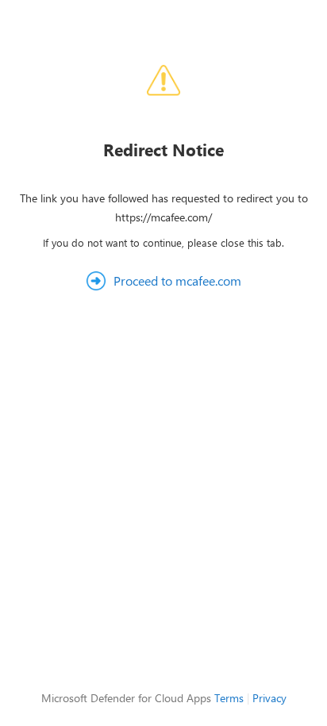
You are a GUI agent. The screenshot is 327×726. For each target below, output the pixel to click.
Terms (229, 697)
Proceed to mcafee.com (177, 280)
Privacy (269, 697)
